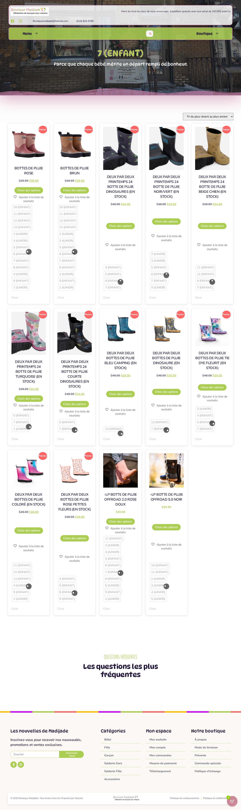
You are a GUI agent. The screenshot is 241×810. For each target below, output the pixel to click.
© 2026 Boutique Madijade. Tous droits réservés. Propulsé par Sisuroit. (46, 798)
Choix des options (28, 190)
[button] (36, 34)
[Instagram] (21, 764)
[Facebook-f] (13, 764)
